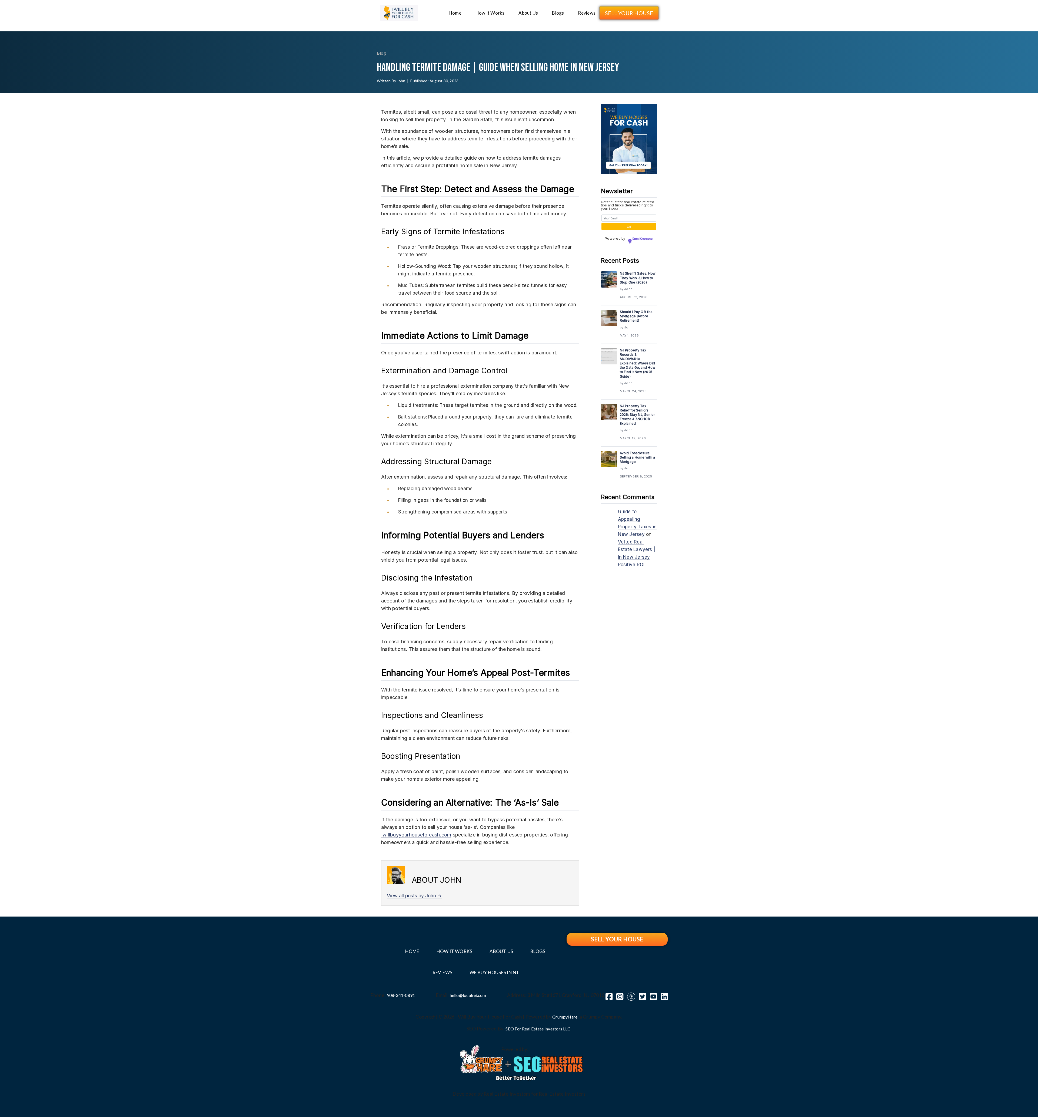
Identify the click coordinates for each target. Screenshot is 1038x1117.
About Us (528, 13)
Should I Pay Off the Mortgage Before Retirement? (636, 316)
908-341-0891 (401, 995)
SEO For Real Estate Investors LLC (537, 1028)
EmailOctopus (643, 239)
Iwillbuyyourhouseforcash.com (416, 835)
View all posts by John (414, 895)
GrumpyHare (564, 1016)
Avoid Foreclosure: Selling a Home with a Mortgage (637, 457)
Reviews (586, 13)
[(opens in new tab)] (481, 1058)
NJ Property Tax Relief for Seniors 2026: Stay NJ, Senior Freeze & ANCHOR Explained (637, 415)
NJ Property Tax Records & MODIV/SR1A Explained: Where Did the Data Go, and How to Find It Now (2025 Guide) (638, 363)
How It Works (490, 13)
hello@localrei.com (468, 995)
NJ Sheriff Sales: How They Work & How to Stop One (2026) (638, 277)
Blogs (558, 13)
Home (455, 13)
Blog (381, 52)
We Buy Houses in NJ (494, 972)
